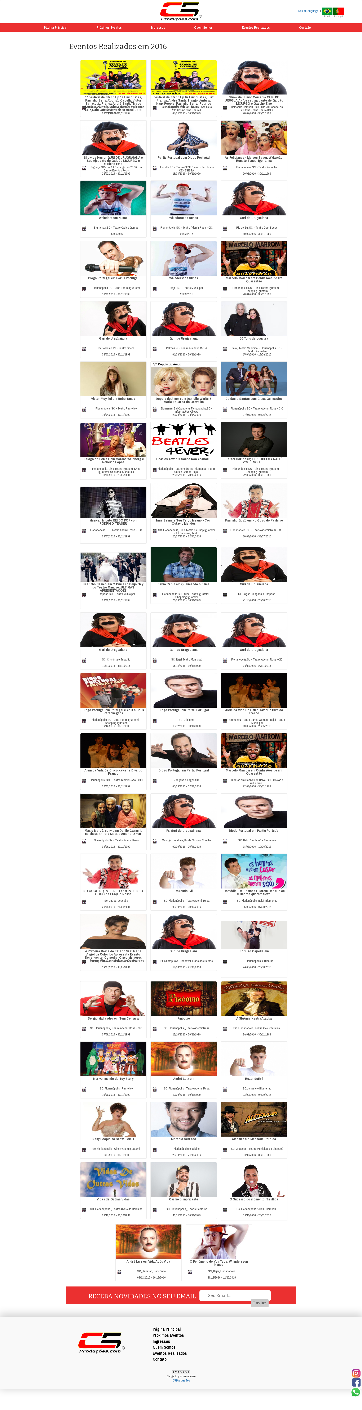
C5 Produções (181, 1380)
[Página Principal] (181, 11)
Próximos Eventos (109, 27)
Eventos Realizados (256, 27)
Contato (305, 27)
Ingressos (158, 27)
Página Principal (55, 27)
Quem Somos (203, 27)
